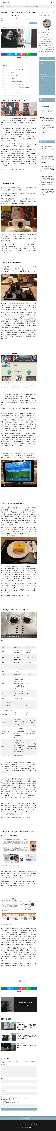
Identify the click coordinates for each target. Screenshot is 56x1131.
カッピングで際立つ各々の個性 (11, 75)
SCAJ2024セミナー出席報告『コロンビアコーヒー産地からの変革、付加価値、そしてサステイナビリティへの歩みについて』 (26, 1027)
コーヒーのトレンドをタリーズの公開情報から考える (16, 87)
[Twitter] (10, 54)
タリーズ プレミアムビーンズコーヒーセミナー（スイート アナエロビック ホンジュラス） (26, 1036)
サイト (2, 1090)
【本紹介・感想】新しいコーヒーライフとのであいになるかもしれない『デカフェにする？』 (47, 191)
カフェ (18, 18)
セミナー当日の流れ (8, 72)
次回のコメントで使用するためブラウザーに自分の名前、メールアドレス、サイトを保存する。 (18, 1099)
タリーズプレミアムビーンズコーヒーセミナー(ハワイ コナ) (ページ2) (27, 6)
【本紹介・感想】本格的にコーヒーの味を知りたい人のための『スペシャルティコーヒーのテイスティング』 (47, 149)
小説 (49, 15)
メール (3, 1084)
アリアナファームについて (10, 78)
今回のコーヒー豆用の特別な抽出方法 (12, 81)
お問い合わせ (34, 1124)
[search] (53, 12)
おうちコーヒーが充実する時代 (12, 90)
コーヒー (22, 18)
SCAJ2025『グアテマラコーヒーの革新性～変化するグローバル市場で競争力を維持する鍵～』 (47, 119)
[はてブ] (16, 54)
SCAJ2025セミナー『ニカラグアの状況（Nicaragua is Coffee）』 (47, 134)
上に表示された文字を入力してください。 (10, 1102)
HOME (3, 6)
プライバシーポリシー (24, 1124)
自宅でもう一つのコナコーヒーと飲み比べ (13, 84)
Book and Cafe (32, 1127)
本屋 (42, 93)
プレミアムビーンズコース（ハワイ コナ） (13, 69)
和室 (42, 78)
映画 (42, 86)
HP (8, 382)
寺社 (42, 82)
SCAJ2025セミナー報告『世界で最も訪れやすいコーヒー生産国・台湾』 (47, 127)
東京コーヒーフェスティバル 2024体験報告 (26, 1046)
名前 (2, 1078)
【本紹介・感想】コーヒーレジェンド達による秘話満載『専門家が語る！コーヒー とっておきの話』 (47, 169)
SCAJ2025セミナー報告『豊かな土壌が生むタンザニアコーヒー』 (47, 112)
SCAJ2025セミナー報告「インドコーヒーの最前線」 (47, 105)
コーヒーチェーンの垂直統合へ (12, 93)
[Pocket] (22, 54)
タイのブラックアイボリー (12, 136)
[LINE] (28, 54)
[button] (35, 473)
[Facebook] (4, 54)
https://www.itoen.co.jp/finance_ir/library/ (11, 867)
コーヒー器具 (26, 18)
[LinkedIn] (34, 54)
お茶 (42, 63)
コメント (3, 1064)
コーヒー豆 (9, 6)
